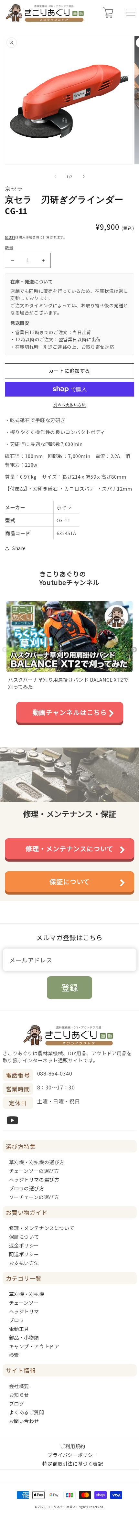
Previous (5, 650)
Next (134, 650)
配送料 (10, 237)
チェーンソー (24, 1302)
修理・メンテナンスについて (69, 848)
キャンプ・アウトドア (34, 1346)
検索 (14, 1355)
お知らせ (19, 1394)
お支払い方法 (24, 1262)
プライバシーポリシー (73, 1454)
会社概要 (19, 1386)
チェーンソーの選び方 (34, 1170)
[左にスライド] (55, 176)
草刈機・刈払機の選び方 (37, 1162)
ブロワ (16, 1320)
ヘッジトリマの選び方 (34, 1179)
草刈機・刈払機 (26, 1293)
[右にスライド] (84, 176)
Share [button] (19, 548)
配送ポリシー (24, 1254)
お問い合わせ (24, 1420)
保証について (69, 881)
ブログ (16, 1403)
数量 (9, 248)
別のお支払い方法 (69, 404)
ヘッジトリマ (24, 1311)
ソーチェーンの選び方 (34, 1197)
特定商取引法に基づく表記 (72, 1463)
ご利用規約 (72, 1446)
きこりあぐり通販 (60, 1507)
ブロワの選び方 (26, 1188)
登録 (69, 987)
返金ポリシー (24, 1245)
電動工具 (19, 1328)
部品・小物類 (24, 1337)
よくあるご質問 (26, 1412)
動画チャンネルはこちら (69, 712)
